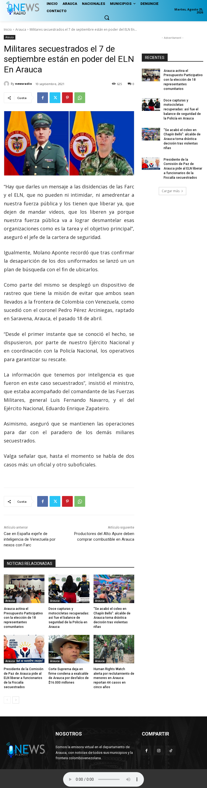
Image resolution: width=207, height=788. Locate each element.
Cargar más (171, 191)
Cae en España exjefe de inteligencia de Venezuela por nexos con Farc (30, 539)
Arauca (20, 29)
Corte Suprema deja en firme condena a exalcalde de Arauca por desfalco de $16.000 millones (69, 675)
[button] (106, 17)
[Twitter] (55, 97)
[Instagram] (158, 750)
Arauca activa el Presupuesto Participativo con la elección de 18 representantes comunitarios (23, 618)
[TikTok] (170, 750)
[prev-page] (7, 699)
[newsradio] (7, 83)
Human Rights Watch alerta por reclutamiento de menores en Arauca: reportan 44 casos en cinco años (114, 678)
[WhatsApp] (79, 97)
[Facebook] (42, 97)
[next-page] (15, 699)
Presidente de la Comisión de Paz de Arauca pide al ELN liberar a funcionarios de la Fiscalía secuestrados (23, 678)
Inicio (8, 29)
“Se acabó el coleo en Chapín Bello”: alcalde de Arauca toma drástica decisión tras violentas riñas (112, 618)
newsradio (23, 84)
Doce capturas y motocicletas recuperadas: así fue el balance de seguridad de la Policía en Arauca (69, 618)
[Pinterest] (67, 97)
